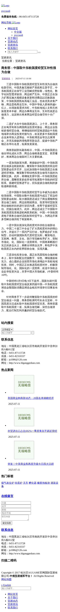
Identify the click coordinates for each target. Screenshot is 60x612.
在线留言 (7, 496)
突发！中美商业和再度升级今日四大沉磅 (31, 464)
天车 (25, 482)
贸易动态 (13, 41)
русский (5, 11)
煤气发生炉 (7, 482)
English (7, 585)
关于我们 (13, 38)
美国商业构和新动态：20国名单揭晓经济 (31, 398)
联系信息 (7, 530)
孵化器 (32, 482)
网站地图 (6, 579)
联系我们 (13, 48)
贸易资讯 (13, 45)
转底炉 (18, 482)
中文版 (18, 32)
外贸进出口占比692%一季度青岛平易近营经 (32, 431)
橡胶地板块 (43, 482)
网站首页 (13, 28)
